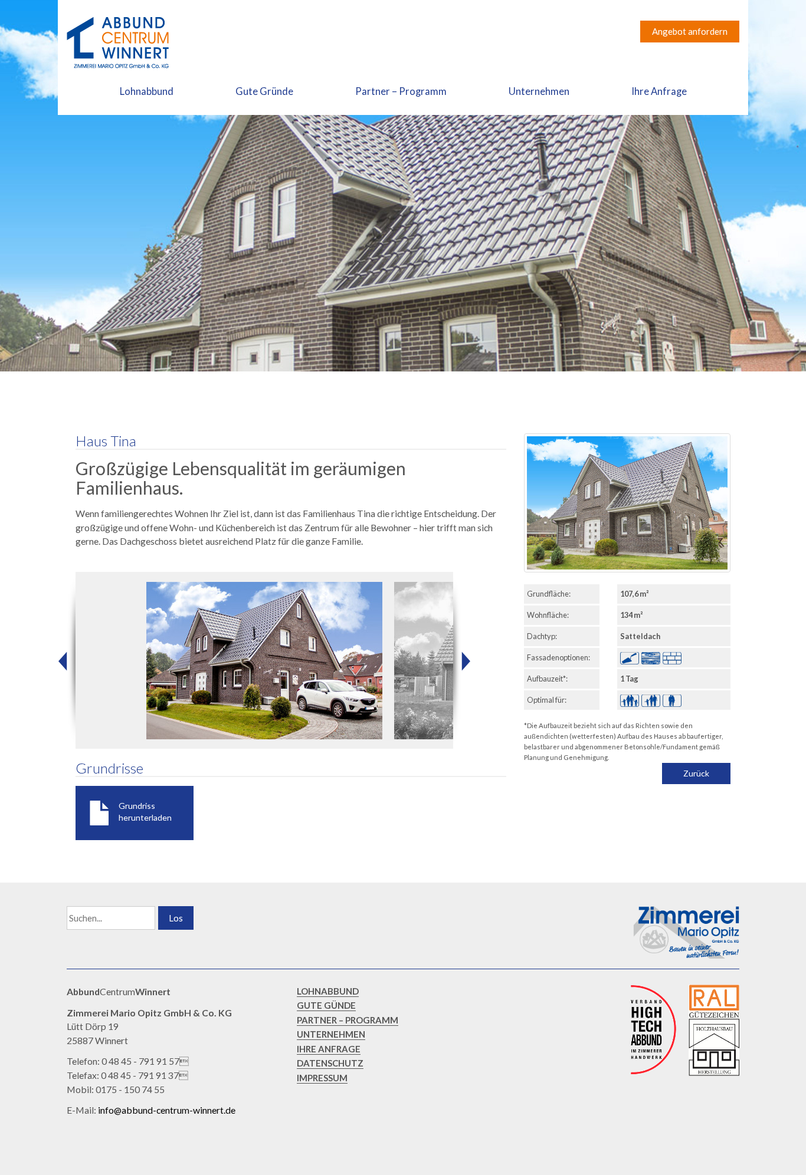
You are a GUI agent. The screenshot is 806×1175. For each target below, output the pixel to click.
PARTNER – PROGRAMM (347, 1020)
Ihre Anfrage (659, 91)
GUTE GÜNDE (326, 1005)
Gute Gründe (264, 91)
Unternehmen (539, 91)
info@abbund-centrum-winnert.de (166, 1109)
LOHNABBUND (328, 991)
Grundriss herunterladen (145, 811)
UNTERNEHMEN (331, 1034)
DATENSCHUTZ (330, 1063)
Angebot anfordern (690, 31)
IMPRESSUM (322, 1077)
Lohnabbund (146, 91)
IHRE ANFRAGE (329, 1049)
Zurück (696, 773)
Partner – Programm (401, 91)
